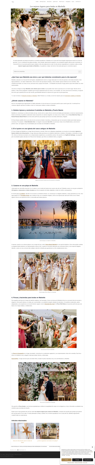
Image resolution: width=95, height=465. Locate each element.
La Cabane (22, 193)
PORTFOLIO (61, 1)
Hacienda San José (49, 304)
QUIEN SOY (55, 1)
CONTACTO (78, 1)
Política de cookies (70, 462)
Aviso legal (68, 455)
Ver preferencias (88, 459)
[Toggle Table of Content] (78, 72)
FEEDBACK (68, 1)
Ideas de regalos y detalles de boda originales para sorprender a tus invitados (28, 446)
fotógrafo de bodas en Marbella (29, 95)
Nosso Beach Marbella (51, 244)
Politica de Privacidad (78, 462)
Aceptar (66, 459)
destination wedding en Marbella (73, 95)
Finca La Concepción (18, 353)
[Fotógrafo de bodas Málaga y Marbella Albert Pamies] (13, 2)
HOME (37, 1)
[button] (92, 447)
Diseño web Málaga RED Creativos (6, 456)
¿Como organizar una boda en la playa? (47, 440)
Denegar (77, 459)
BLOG (73, 1)
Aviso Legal (85, 462)
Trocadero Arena (25, 195)
